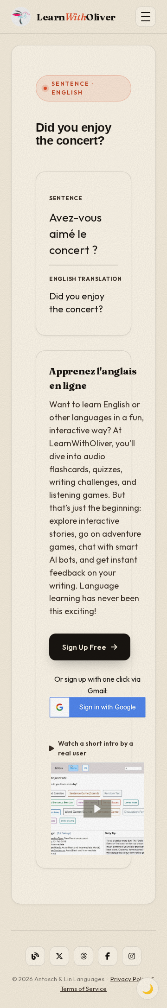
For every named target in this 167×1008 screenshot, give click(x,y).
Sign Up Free (84, 647)
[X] (59, 956)
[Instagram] (131, 956)
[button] (97, 809)
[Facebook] (107, 956)
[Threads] (83, 956)
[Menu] (145, 16)
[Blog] (35, 956)
